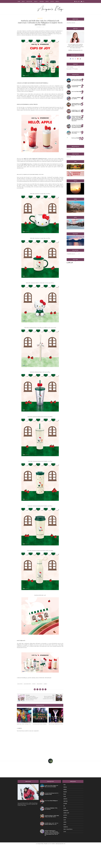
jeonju (64, 808)
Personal (42, 1)
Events (47, 1)
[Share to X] (37, 689)
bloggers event (27, 683)
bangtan (65, 791)
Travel (35, 1)
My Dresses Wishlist (75, 138)
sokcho (64, 822)
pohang (64, 817)
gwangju (65, 803)
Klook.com (69, 149)
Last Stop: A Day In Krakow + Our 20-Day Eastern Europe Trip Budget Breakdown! (77, 126)
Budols (57, 1)
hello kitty (39, 683)
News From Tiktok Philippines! (78, 91)
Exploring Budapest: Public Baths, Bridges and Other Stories (77, 104)
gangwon (65, 798)
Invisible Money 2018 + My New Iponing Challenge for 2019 (78, 111)
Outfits (52, 1)
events (33, 683)
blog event (40, 18)
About (23, 1)
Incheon (65, 787)
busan (64, 794)
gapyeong (65, 801)
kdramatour (65, 810)
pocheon (65, 815)
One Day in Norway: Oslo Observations (76, 132)
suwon (64, 824)
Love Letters (29, 1)
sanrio (45, 683)
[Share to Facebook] (35, 689)
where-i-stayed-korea (67, 829)
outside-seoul (66, 812)
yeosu (64, 831)
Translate (76, 68)
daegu (64, 796)
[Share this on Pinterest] (40, 689)
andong (64, 789)
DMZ (64, 784)
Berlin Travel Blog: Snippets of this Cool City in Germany (78, 80)
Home (19, 1)
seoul (64, 819)
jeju (64, 805)
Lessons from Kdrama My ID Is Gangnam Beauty (78, 86)
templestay (65, 826)
